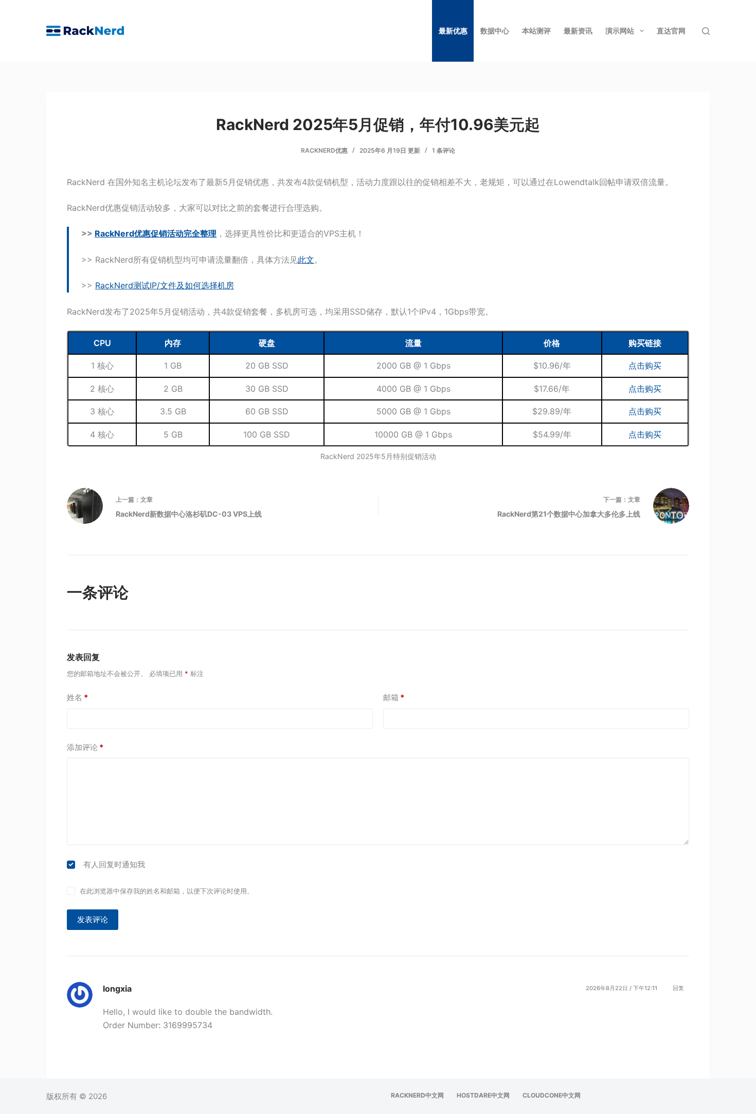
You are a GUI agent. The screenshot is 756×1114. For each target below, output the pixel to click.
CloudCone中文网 (552, 1095)
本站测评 (536, 30)
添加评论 (85, 747)
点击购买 (644, 365)
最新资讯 (578, 30)
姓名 (77, 697)
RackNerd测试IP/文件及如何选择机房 (164, 285)
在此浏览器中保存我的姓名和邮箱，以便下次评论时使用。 (167, 891)
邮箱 (393, 697)
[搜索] (706, 31)
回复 (678, 988)
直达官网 (671, 30)
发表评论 (92, 919)
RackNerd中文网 (417, 1095)
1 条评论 (443, 150)
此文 (306, 259)
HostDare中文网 (483, 1095)
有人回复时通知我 (114, 864)
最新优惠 (453, 30)
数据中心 (494, 30)
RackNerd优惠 (324, 150)
